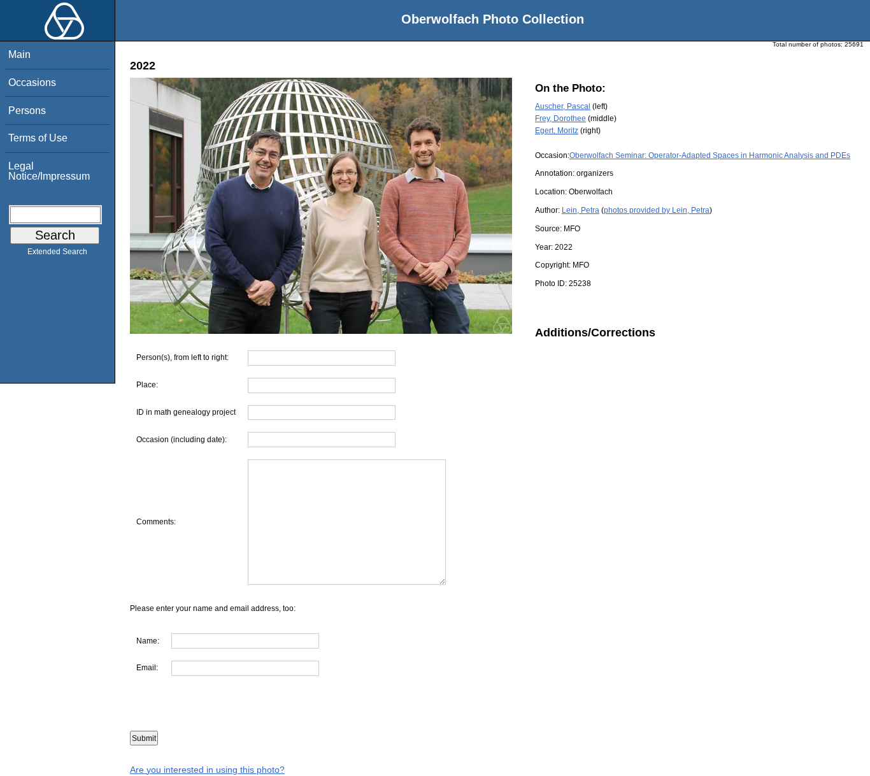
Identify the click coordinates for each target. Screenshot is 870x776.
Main (19, 54)
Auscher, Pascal (562, 106)
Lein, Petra (580, 210)
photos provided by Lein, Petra (657, 210)
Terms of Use (38, 138)
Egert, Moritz (556, 130)
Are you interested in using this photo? (207, 770)
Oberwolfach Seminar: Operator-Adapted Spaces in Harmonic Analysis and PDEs (709, 155)
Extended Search (57, 251)
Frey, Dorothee (560, 118)
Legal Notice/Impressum (49, 171)
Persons (27, 110)
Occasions (32, 82)
